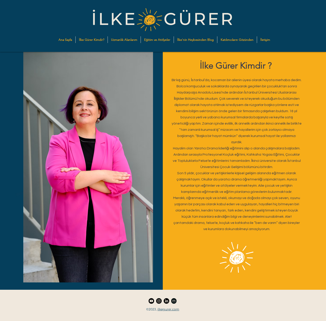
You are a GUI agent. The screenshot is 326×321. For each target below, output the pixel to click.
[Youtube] (151, 301)
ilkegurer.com (168, 309)
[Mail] (174, 301)
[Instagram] (159, 301)
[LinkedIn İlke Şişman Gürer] (166, 301)
